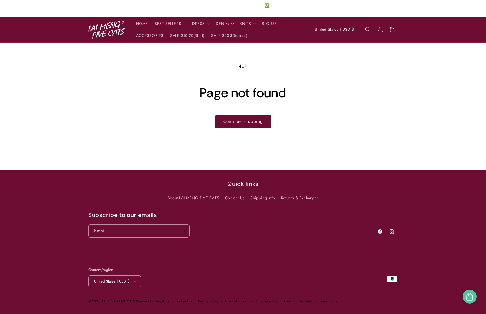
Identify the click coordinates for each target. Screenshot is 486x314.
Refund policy (182, 301)
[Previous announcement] (183, 8)
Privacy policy (208, 301)
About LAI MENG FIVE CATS (193, 198)
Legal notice (329, 301)
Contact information (299, 301)
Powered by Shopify (151, 301)
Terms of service (237, 301)
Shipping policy (266, 301)
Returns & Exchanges (300, 198)
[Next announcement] (303, 8)
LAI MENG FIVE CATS (118, 301)
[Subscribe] (183, 231)
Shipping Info (262, 198)
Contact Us (235, 198)
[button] (170, 24)
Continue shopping (243, 121)
